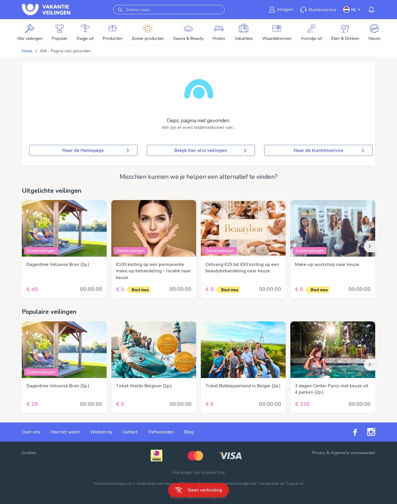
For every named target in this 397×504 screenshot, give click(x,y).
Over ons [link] (31, 432)
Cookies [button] (29, 453)
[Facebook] (350, 431)
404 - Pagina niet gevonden (65, 51)
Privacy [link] (318, 453)
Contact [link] (130, 432)
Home (27, 51)
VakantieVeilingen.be (237, 483)
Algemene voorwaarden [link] (352, 453)
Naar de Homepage (83, 150)
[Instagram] (366, 432)
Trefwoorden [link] (161, 432)
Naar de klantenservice (318, 150)
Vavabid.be (269, 483)
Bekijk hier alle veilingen (200, 150)
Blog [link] (189, 432)
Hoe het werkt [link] (65, 432)
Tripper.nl (294, 483)
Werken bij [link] (101, 432)
